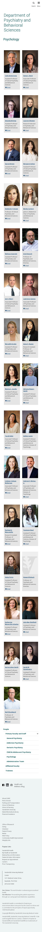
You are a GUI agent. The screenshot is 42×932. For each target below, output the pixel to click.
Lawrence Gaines (29, 299)
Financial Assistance (8, 814)
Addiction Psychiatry (15, 743)
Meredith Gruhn (10, 344)
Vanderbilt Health (7, 850)
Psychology (11, 757)
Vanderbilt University (8, 810)
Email (8, 87)
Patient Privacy (6, 831)
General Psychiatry (14, 738)
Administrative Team (15, 761)
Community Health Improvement (12, 838)
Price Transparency (8, 864)
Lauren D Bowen (29, 121)
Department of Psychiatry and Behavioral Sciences (17, 22)
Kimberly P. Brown (11, 209)
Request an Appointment (10, 859)
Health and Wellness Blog (19, 785)
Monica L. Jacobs (11, 389)
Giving (4, 827)
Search (34, 6)
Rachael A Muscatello (9, 531)
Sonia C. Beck (28, 76)
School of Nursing (7, 807)
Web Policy (5, 836)
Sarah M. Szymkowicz (27, 668)
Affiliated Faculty (12, 766)
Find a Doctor (6, 801)
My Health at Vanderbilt (9, 853)
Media (4, 833)
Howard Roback (28, 577)
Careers (4, 862)
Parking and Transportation (11, 803)
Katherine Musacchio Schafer (12, 623)
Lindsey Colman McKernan (10, 482)
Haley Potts (9, 577)
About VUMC (6, 798)
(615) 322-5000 (9, 884)
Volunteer (5, 829)
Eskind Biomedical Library (10, 812)
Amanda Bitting (10, 121)
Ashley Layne (28, 436)
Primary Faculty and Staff (16, 734)
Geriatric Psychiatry (15, 747)
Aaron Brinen (9, 164)
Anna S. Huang (28, 344)
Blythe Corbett (28, 209)
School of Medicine (8, 805)
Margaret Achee (29, 164)
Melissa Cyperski (11, 254)
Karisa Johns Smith (11, 667)
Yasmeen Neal (28, 530)
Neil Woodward (10, 712)
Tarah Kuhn (9, 436)
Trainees (9, 771)
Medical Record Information (11, 855)
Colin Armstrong (11, 76)
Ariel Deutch (27, 254)
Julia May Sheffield (29, 622)
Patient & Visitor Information (11, 857)
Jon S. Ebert (9, 299)
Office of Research (8, 824)
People (6, 729)
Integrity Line (6, 840)
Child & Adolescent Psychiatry (19, 752)
